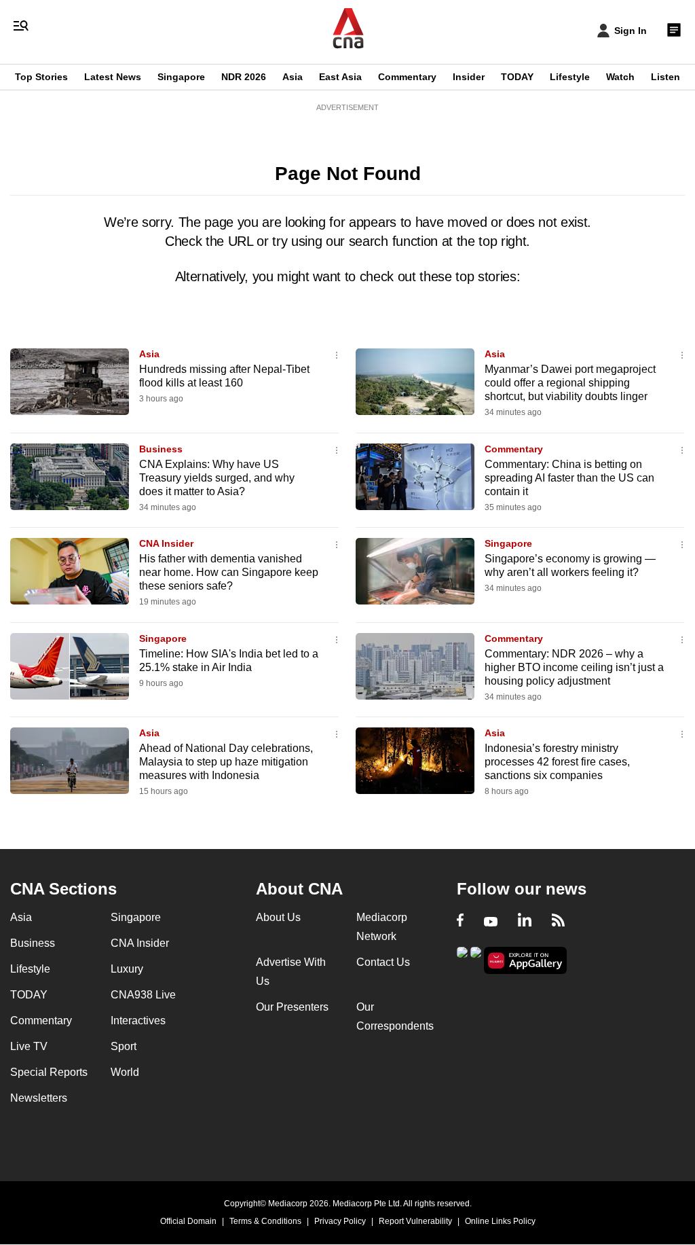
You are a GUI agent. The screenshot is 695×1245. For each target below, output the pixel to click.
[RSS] (558, 921)
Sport (123, 1046)
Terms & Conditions (265, 1221)
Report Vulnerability (415, 1221)
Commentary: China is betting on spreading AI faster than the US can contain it (569, 477)
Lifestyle (570, 76)
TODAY (517, 76)
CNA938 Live (143, 994)
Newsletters (38, 1098)
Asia (292, 76)
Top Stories (41, 76)
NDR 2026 (243, 76)
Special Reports (49, 1072)
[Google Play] (462, 959)
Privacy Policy (340, 1221)
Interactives (138, 1020)
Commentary (407, 76)
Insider (469, 76)
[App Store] (475, 959)
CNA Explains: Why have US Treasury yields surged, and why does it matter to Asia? (217, 477)
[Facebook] (460, 921)
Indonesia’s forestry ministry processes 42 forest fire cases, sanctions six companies (557, 761)
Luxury (127, 969)
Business (161, 449)
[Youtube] (490, 921)
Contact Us (383, 962)
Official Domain (188, 1221)
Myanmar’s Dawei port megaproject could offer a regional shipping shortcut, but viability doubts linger (570, 382)
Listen (665, 76)
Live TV (29, 1046)
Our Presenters (292, 1007)
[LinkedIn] (524, 921)
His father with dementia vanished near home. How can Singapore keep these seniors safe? (228, 572)
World (125, 1072)
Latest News (112, 76)
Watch (620, 76)
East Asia (340, 76)
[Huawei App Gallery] (525, 961)
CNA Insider (166, 543)
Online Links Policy (500, 1221)
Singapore (181, 76)
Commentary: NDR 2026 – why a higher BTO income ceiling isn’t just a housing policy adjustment (574, 667)
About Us (278, 917)
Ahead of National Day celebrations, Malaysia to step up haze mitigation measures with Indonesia (226, 761)
